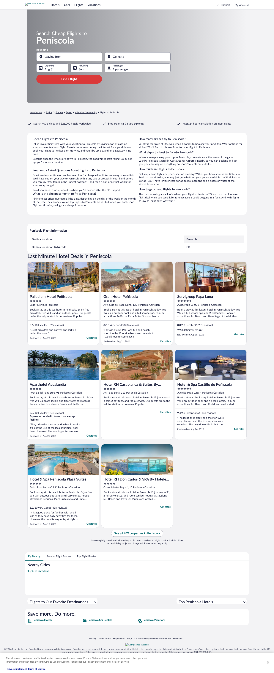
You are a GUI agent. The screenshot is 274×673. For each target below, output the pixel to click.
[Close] (268, 662)
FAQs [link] (129, 638)
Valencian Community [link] (86, 112)
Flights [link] (49, 112)
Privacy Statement (17, 669)
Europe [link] (59, 112)
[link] (54, 620)
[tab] (34, 556)
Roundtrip (42, 50)
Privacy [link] (92, 638)
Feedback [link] (177, 638)
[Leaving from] (69, 56)
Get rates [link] (91, 338)
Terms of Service (36, 669)
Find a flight (69, 79)
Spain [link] (69, 112)
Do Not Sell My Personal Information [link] (152, 638)
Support (225, 5)
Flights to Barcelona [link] (38, 571)
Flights (78, 5)
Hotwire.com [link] (36, 112)
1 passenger (120, 69)
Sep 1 (82, 69)
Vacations (94, 5)
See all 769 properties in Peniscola (137, 533)
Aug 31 (49, 69)
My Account (242, 5)
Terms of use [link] (105, 638)
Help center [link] (119, 638)
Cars (67, 5)
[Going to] (138, 56)
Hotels (55, 5)
